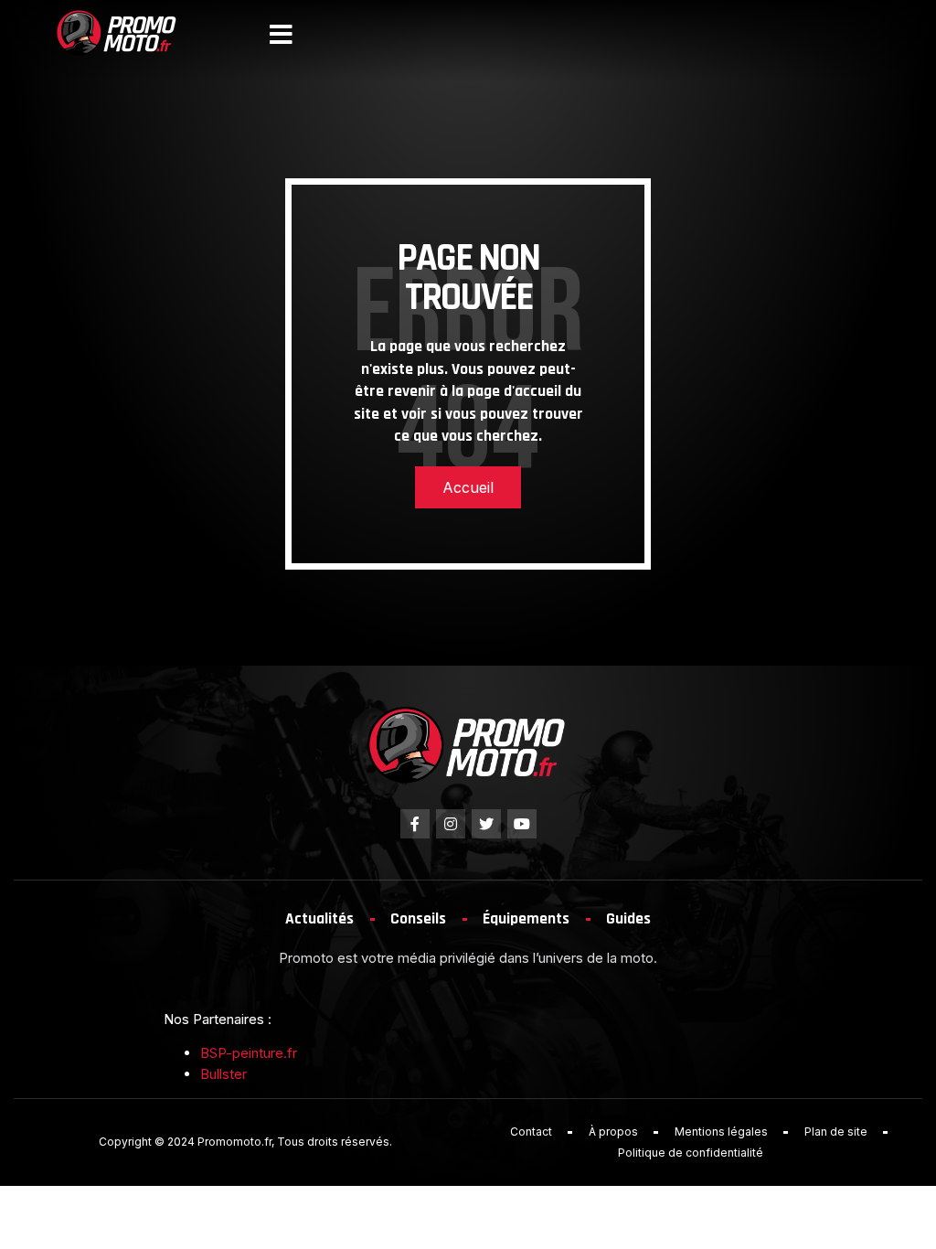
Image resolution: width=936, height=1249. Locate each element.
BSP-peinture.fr (248, 1053)
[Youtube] (522, 823)
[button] (281, 35)
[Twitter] (486, 823)
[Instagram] (450, 823)
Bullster (223, 1074)
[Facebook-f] (415, 823)
